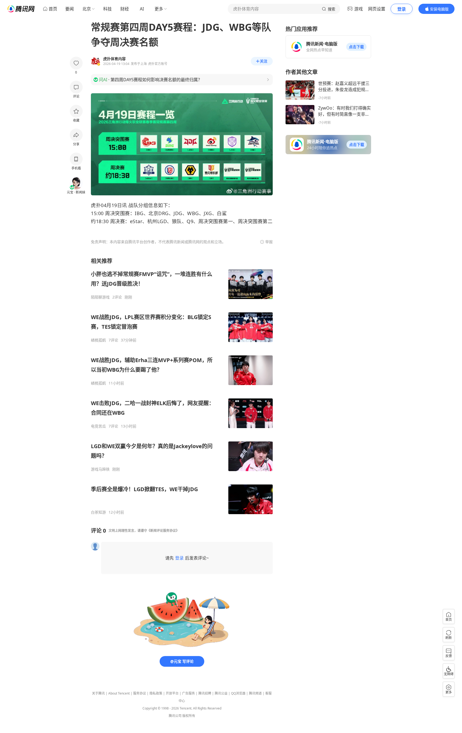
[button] (356, 47)
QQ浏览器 (238, 693)
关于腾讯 (98, 693)
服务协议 (139, 693)
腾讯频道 (255, 693)
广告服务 (188, 693)
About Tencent (119, 693)
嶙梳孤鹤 (98, 340)
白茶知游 (98, 512)
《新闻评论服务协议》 (163, 530)
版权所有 (188, 715)
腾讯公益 (221, 693)
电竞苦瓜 (98, 426)
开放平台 (172, 693)
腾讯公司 (175, 715)
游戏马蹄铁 (100, 469)
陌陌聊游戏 (100, 297)
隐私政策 (155, 693)
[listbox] (182, 386)
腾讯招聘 (204, 693)
